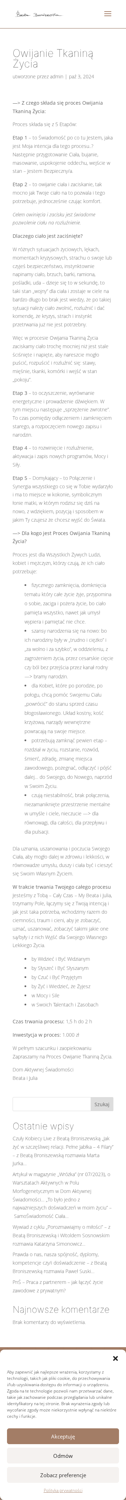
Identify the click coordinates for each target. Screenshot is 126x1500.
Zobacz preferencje (63, 1475)
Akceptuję (63, 1436)
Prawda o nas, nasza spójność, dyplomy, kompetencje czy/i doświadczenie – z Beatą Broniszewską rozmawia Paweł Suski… (60, 1262)
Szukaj (102, 1104)
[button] (115, 1358)
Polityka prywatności (63, 1490)
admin (56, 76)
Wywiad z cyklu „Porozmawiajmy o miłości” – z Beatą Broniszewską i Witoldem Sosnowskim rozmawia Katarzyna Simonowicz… (61, 1235)
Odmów (63, 1455)
